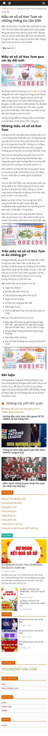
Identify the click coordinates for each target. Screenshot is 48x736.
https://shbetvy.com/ (9, 688)
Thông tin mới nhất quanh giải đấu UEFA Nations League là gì (24, 451)
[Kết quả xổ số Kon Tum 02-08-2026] (10, 642)
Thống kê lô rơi (8, 515)
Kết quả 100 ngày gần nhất (13, 498)
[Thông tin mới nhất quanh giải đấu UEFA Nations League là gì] (24, 425)
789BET (4, 710)
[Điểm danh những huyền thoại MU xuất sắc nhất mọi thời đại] (24, 458)
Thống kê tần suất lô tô (12, 524)
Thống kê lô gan (8, 511)
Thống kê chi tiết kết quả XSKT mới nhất (19, 528)
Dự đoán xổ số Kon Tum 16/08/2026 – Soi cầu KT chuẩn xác (32, 591)
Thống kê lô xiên (8, 519)
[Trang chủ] (4, 3)
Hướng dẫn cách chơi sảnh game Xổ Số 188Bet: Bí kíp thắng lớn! (23, 418)
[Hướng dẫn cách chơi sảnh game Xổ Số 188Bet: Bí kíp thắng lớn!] (24, 409)
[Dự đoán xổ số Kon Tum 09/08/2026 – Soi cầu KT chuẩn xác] (10, 601)
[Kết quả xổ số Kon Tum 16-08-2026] (10, 619)
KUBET (4, 725)
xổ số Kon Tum (35, 91)
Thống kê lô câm (9, 507)
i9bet (3, 684)
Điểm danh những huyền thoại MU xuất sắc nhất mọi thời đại (23, 485)
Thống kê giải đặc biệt (11, 503)
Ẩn (13, 48)
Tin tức (13, 8)
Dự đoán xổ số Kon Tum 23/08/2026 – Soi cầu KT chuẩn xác (22, 566)
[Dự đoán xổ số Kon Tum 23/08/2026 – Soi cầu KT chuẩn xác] (24, 541)
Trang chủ (5, 8)
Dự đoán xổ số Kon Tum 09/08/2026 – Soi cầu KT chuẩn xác (32, 603)
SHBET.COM (6, 706)
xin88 (3, 703)
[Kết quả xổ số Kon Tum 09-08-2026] (10, 631)
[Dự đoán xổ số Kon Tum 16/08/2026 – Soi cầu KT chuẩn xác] (10, 589)
